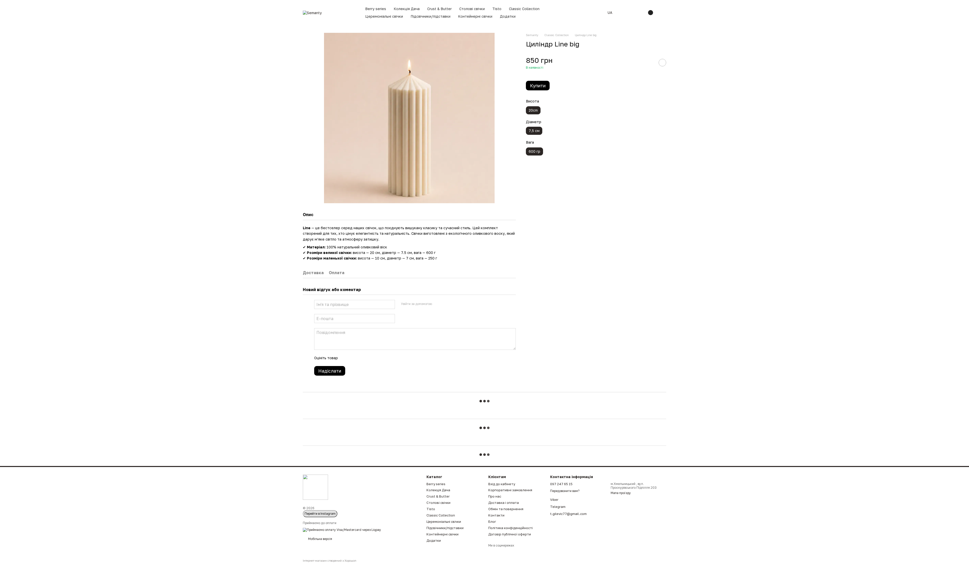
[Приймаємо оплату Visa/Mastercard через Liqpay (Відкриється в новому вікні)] (342, 529)
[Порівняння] (626, 13)
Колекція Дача (407, 9)
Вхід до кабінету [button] (501, 484)
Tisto (496, 9)
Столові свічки (472, 9)
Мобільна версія (319, 539)
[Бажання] (639, 13)
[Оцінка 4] (370, 358)
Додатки (508, 16)
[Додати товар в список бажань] (662, 62)
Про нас (494, 496)
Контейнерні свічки (475, 16)
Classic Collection (524, 9)
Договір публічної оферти (509, 534)
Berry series (375, 9)
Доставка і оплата (503, 503)
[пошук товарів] (593, 13)
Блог (492, 522)
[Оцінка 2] (354, 358)
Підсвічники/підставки (430, 16)
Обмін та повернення (505, 509)
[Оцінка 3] (362, 358)
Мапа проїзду (621, 493)
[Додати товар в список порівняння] (650, 62)
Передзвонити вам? (564, 491)
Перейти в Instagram (320, 513)
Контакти (496, 515)
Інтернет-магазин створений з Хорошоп (329, 560)
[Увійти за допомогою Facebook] (438, 304)
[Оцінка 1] (346, 358)
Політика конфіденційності (510, 528)
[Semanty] (315, 487)
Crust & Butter (439, 9)
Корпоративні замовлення (510, 490)
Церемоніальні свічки (384, 16)
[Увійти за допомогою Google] (446, 304)
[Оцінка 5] (378, 358)
